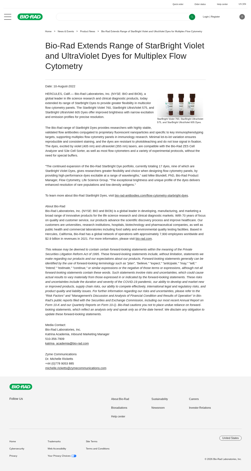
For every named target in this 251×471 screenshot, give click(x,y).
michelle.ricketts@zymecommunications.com (75, 368)
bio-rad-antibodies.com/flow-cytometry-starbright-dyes (151, 195)
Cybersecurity (16, 448)
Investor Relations (200, 407)
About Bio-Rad (120, 399)
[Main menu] (7, 16)
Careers (194, 399)
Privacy (13, 455)
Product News (87, 31)
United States (230, 438)
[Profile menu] (227, 16)
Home (48, 31)
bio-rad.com (144, 238)
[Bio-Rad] (20, 387)
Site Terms (91, 441)
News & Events (66, 31)
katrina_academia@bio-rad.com (67, 343)
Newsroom (158, 407)
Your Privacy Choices (59, 455)
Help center (118, 416)
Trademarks (54, 441)
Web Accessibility (57, 448)
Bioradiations (119, 407)
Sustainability (159, 399)
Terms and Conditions (97, 448)
